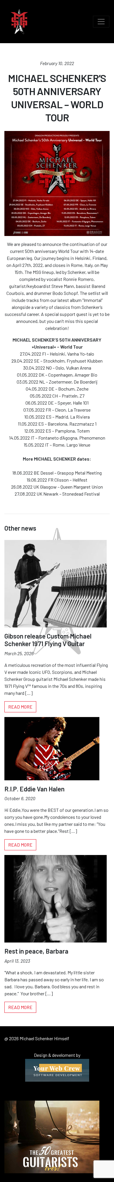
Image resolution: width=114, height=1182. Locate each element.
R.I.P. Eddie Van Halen (34, 789)
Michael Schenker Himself (19, 21)
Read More (20, 706)
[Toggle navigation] (101, 21)
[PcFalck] (57, 1069)
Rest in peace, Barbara (36, 951)
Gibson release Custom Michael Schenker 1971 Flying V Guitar (47, 639)
